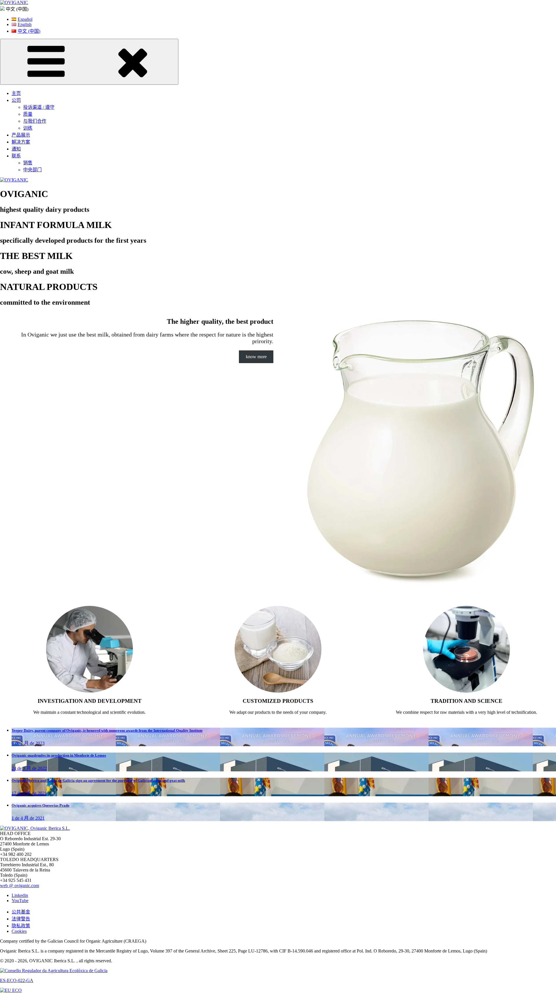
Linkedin (20, 895)
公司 (16, 100)
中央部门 (32, 169)
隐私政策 (21, 925)
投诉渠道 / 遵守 (38, 107)
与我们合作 (34, 121)
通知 (16, 148)
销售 (27, 162)
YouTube (20, 900)
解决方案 (21, 141)
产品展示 (21, 135)
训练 (27, 128)
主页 (16, 93)
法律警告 (21, 918)
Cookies (19, 931)
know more (256, 356)
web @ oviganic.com (19, 885)
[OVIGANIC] (14, 2)
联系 (16, 155)
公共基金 (21, 911)
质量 (27, 114)
